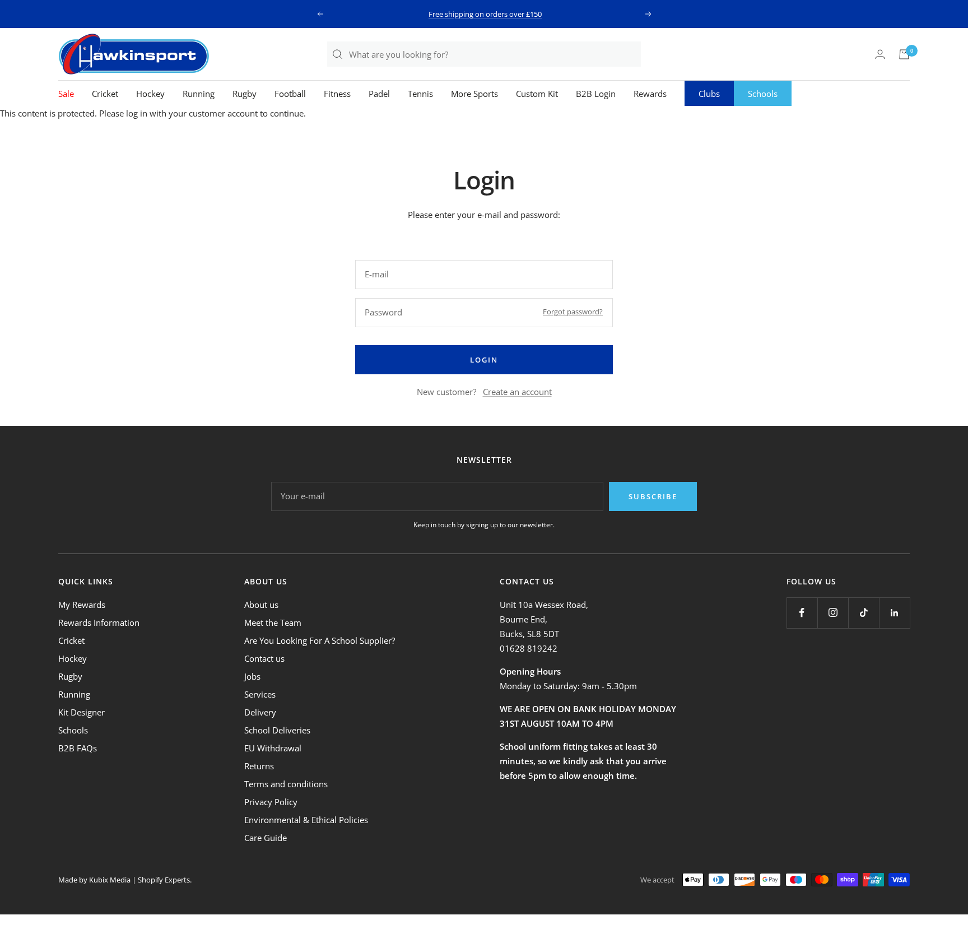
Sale (66, 93)
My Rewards (81, 604)
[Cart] (904, 54)
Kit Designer (81, 712)
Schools (763, 93)
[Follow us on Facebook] (802, 612)
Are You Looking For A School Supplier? (319, 640)
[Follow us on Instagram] (832, 612)
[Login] (880, 54)
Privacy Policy (270, 801)
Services (260, 694)
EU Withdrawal (272, 748)
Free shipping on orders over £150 (485, 14)
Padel (379, 93)
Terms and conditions (286, 783)
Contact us (264, 658)
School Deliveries (277, 730)
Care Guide (265, 837)
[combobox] (494, 54)
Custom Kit (537, 93)
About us (261, 604)
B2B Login (596, 93)
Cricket (105, 93)
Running (199, 93)
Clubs (709, 93)
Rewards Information (98, 622)
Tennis (420, 93)
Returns (259, 766)
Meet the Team (272, 622)
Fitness (337, 93)
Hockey (150, 93)
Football (290, 93)
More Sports (474, 93)
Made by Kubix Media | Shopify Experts (124, 880)
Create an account (517, 391)
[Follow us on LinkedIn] (894, 612)
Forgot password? (573, 311)
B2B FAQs (77, 748)
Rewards (650, 93)
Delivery (260, 712)
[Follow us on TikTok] (863, 612)
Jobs (252, 676)
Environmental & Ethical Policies (306, 819)
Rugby (244, 93)
